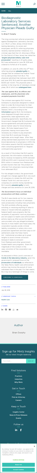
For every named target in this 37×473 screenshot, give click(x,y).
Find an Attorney (18, 397)
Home (3, 11)
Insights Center (18, 412)
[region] (18, 458)
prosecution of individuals (11, 262)
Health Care (5, 299)
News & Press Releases (18, 415)
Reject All (18, 464)
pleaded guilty (21, 71)
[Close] (34, 446)
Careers (18, 400)
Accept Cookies (18, 469)
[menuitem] (3, 11)
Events (18, 418)
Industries (18, 379)
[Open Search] (34, 4)
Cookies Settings (18, 459)
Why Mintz (18, 382)
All (9, 11)
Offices (18, 394)
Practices (18, 376)
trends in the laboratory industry (14, 258)
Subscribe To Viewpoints (13, 277)
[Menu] (3, 4)
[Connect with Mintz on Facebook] (21, 431)
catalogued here (24, 87)
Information (6, 112)
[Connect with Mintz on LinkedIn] (16, 431)
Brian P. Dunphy (10, 34)
